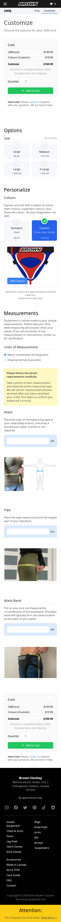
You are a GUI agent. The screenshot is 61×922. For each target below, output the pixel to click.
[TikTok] (44, 807)
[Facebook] (16, 807)
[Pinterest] (34, 807)
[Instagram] (7, 807)
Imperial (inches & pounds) (24, 360)
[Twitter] (25, 807)
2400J (7, 11)
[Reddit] (53, 807)
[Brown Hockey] (28, 4)
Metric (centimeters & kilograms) (27, 355)
